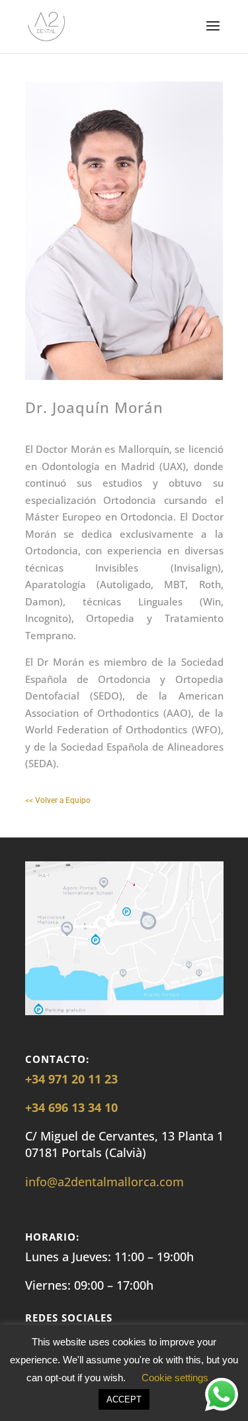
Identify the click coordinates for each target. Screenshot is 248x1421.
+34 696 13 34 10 (71, 1107)
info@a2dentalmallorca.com (104, 1182)
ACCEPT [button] (124, 1399)
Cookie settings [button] (175, 1377)
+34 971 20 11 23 (71, 1079)
